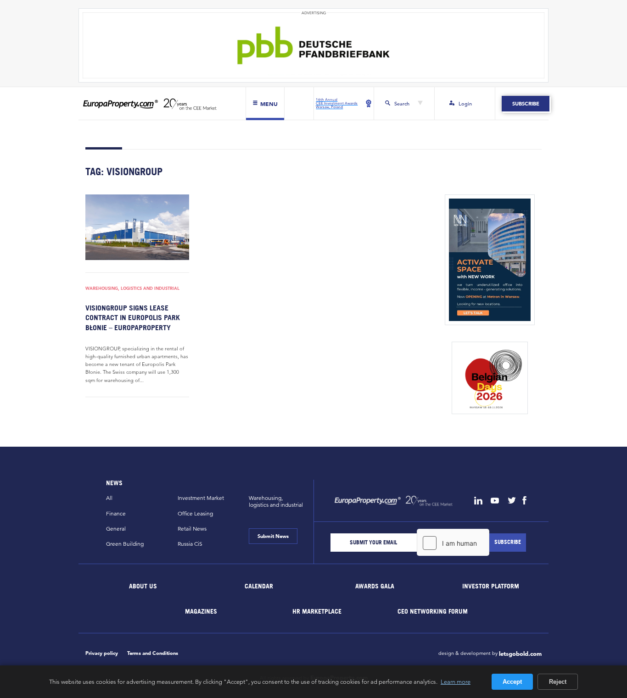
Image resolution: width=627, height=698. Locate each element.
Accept (512, 681)
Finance (116, 513)
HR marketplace (316, 611)
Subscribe (525, 103)
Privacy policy (101, 653)
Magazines (201, 611)
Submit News (273, 536)
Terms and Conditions (152, 653)
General (116, 528)
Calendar (259, 586)
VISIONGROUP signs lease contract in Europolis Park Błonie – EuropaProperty (132, 317)
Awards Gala (374, 586)
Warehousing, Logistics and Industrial (132, 288)
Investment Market (201, 497)
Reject (557, 681)
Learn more (455, 681)
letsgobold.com (520, 654)
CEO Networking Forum (432, 611)
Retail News (192, 528)
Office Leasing (195, 513)
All (109, 497)
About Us (143, 586)
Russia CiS (190, 543)
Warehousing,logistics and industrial (276, 501)
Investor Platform (490, 586)
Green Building (125, 543)
